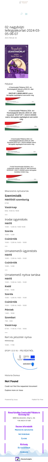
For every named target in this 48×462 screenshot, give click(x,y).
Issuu (16, 399)
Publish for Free (37, 399)
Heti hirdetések (24, 434)
